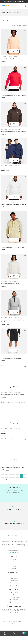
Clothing (4, 56)
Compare (13, 51)
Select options (10, 51)
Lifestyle (10, 56)
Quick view (17, 51)
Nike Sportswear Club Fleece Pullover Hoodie (13, 95)
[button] (14, 497)
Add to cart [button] (10, 196)
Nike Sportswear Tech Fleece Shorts (11, 358)
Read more (10, 459)
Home (3, 12)
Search (14, 633)
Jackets (10, 245)
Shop (9, 12)
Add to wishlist (25, 31)
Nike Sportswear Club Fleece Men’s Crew (12, 59)
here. (20, 512)
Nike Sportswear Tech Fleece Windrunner (12, 394)
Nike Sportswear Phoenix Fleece (10, 283)
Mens (15, 92)
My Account (4, 633)
